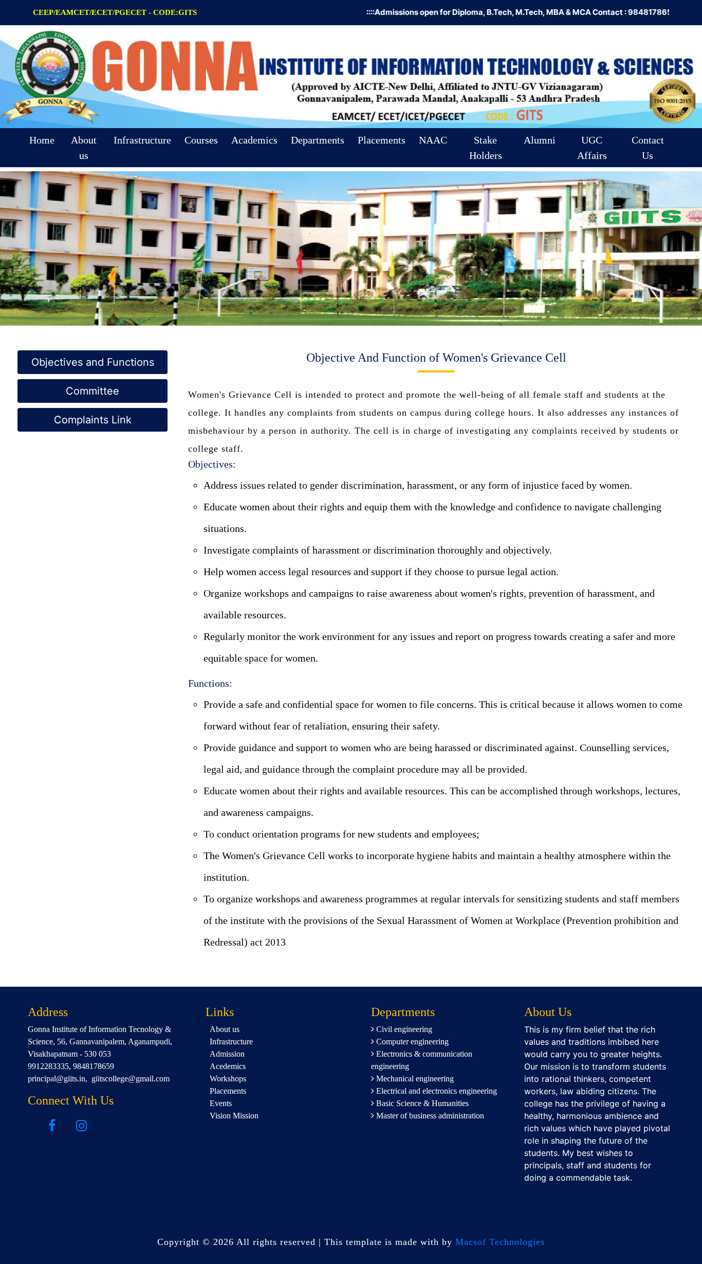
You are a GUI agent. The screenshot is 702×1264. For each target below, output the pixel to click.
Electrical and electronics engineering (435, 1091)
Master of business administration (429, 1115)
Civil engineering (403, 1029)
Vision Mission (234, 1115)
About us (84, 147)
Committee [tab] (92, 391)
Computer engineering (411, 1041)
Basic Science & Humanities (421, 1103)
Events (221, 1103)
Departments (317, 140)
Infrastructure (142, 140)
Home (41, 140)
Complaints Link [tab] (93, 420)
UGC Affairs (592, 147)
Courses (201, 140)
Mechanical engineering (414, 1078)
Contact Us (648, 147)
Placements (381, 140)
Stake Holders (485, 147)
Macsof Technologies (500, 1242)
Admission (227, 1053)
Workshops (228, 1078)
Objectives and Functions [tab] (92, 362)
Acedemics (228, 1066)
